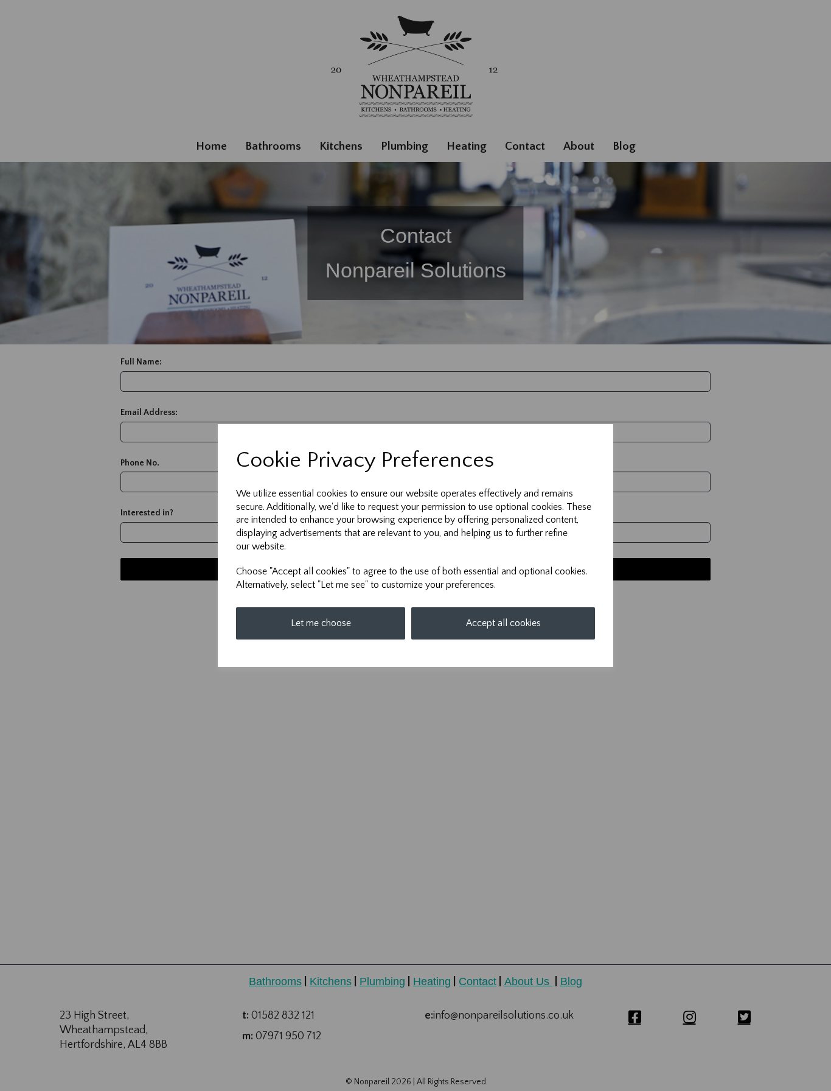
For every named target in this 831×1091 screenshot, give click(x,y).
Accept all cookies (503, 623)
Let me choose (321, 623)
